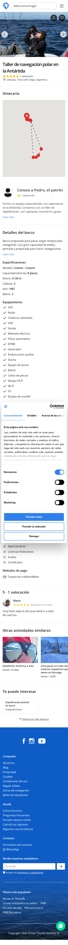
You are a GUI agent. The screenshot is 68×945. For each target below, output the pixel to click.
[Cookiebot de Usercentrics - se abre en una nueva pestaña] (49, 406)
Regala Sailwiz (11, 786)
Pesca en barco (34, 908)
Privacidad (9, 772)
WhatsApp (12, 849)
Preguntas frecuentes (16, 815)
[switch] (59, 482)
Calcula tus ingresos (15, 824)
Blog (5, 767)
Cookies (8, 776)
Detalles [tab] (32, 415)
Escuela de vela (12, 908)
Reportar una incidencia (18, 829)
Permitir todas (34, 516)
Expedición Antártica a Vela (18, 665)
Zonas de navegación (16, 790)
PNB (43, 903)
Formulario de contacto (17, 845)
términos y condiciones (30, 872)
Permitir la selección (34, 526)
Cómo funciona (12, 811)
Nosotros (9, 763)
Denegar (34, 536)
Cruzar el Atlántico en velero (20, 903)
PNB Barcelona (12, 912)
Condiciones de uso (15, 781)
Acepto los (24, 872)
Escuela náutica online (17, 820)
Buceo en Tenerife (14, 898)
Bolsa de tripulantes (15, 795)
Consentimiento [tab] (13, 415)
